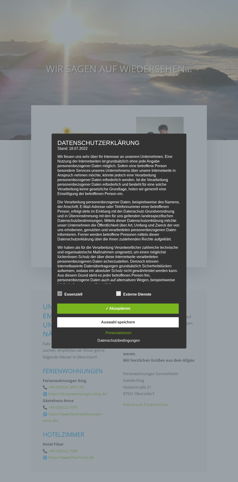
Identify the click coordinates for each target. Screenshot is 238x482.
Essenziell (73, 294)
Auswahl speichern (118, 322)
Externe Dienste (137, 294)
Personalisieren (119, 333)
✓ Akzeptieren (118, 308)
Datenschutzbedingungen (118, 340)
